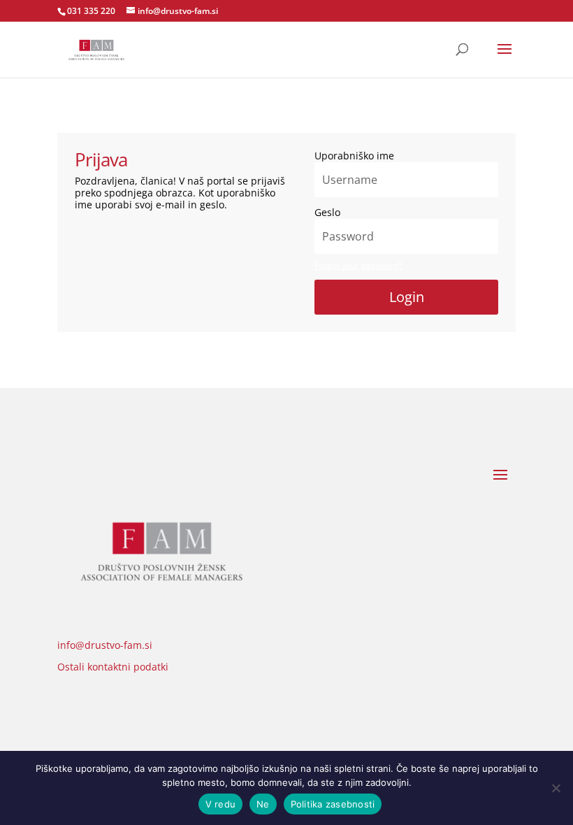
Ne (263, 804)
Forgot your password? (358, 265)
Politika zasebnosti (333, 804)
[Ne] (556, 788)
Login (406, 296)
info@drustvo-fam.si (104, 645)
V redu (220, 804)
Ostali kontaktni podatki (112, 666)
